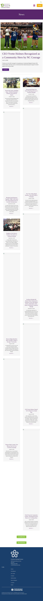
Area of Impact (14, 580)
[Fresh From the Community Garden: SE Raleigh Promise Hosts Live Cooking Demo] (31, 470)
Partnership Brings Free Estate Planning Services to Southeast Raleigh (31, 91)
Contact (12, 582)
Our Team (13, 573)
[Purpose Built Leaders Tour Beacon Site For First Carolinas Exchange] (11, 400)
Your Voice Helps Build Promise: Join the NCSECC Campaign (31, 195)
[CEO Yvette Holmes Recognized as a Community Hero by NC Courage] (21, 36)
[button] (5, 69)
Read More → (11, 106)
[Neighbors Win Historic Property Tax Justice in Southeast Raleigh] (11, 224)
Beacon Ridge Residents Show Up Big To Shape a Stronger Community (11, 340)
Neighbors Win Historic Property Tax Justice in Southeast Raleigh (11, 235)
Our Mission (13, 571)
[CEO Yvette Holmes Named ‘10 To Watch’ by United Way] (31, 365)
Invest (12, 584)
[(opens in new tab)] (16, 589)
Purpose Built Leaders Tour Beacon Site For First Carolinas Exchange (11, 446)
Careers (12, 575)
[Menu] (34, 5)
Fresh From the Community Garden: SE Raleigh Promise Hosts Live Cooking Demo (31, 516)
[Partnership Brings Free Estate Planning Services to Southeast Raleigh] (31, 82)
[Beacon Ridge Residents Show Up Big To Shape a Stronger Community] (11, 294)
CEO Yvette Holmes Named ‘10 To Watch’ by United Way (31, 411)
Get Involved (13, 578)
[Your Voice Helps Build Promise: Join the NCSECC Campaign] (31, 149)
